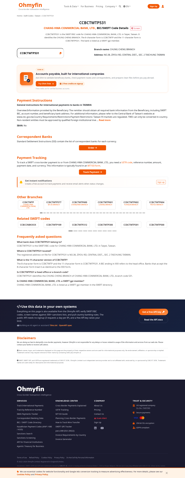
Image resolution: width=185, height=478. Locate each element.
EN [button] (127, 6)
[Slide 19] (101, 212)
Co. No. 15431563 (143, 408)
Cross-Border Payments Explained (71, 405)
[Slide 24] (117, 212)
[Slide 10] (71, 212)
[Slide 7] (61, 212)
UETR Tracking (62, 409)
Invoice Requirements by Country (71, 435)
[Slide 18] (97, 212)
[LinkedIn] (95, 428)
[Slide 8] (64, 212)
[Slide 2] (44, 212)
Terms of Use (22, 457)
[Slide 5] (54, 212)
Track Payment (91, 172)
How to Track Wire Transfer (68, 422)
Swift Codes (28, 16)
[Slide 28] (130, 212)
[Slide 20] (104, 212)
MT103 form (94, 165)
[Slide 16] (91, 212)
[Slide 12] (77, 212)
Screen (137, 28)
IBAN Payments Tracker (27, 414)
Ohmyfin (30, 4)
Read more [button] (105, 120)
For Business (87, 6)
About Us (98, 405)
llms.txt (53, 325)
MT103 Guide (62, 414)
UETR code (126, 162)
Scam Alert (102, 418)
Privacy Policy (41, 474)
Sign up (161, 182)
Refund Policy (34, 457)
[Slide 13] (81, 212)
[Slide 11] (74, 212)
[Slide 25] (120, 212)
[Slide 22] (110, 212)
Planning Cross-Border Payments (70, 418)
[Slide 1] (41, 212)
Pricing (99, 6)
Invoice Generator (64, 439)
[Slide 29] (134, 212)
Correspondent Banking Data (30, 418)
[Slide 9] (67, 212)
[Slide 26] (124, 212)
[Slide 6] (57, 212)
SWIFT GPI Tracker (64, 426)
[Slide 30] (137, 212)
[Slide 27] (127, 212)
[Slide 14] (84, 212)
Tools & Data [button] (70, 6)
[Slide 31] (140, 212)
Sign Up (153, 6)
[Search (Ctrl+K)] (120, 6)
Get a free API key (152, 311)
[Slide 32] (143, 212)
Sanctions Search (25, 433)
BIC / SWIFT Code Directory (29, 422)
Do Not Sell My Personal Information (80, 457)
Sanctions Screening (26, 438)
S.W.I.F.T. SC (63, 466)
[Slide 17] (94, 212)
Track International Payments (30, 405)
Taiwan (37, 16)
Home (19, 16)
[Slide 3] (48, 212)
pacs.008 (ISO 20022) (65, 430)
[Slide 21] (107, 212)
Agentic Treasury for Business (30, 446)
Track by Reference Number (29, 409)
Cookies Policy (23, 474)
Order (91, 147)
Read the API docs (153, 319)
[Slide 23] (114, 212)
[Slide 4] (51, 212)
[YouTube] (101, 428)
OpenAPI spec (65, 325)
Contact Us (99, 414)
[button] (163, 6)
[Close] (166, 473)
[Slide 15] (87, 212)
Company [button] (110, 6)
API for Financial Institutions (30, 442)
